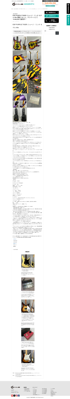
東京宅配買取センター (36, 394)
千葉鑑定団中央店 (52, 29)
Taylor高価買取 (44, 392)
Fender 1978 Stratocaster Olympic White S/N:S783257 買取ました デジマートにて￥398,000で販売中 (28, 269)
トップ (34, 388)
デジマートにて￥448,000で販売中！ (18, 35)
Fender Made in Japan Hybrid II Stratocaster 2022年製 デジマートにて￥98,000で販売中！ (28, 365)
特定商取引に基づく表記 (15, 392)
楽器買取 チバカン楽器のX (52, 20)
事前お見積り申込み (54, 392)
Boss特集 (34, 393)
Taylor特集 (34, 392)
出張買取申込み (53, 394)
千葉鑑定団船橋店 (52, 27)
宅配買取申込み (53, 393)
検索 (45, 30)
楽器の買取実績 (16, 249)
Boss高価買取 (44, 393)
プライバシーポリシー (14, 391)
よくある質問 (53, 388)
